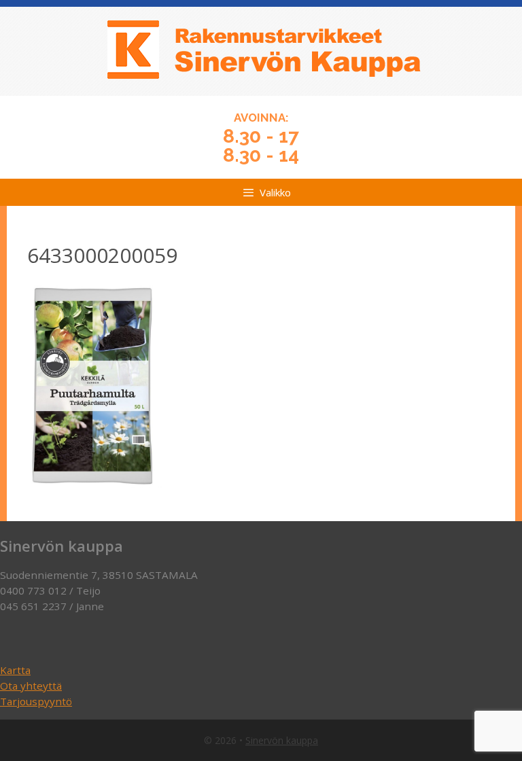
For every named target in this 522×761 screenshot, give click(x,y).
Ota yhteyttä (31, 685)
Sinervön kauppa (281, 740)
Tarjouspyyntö (36, 701)
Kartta (15, 670)
